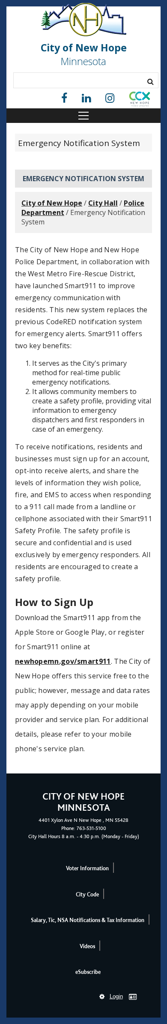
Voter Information (87, 868)
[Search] (150, 81)
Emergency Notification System (79, 143)
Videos (87, 946)
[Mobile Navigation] (83, 115)
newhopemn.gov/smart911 (63, 661)
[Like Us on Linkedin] (86, 98)
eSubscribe (88, 972)
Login (116, 996)
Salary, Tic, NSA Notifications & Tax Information (87, 920)
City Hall (103, 203)
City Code (87, 894)
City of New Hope (51, 203)
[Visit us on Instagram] (109, 98)
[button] (139, 101)
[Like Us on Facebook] (64, 98)
